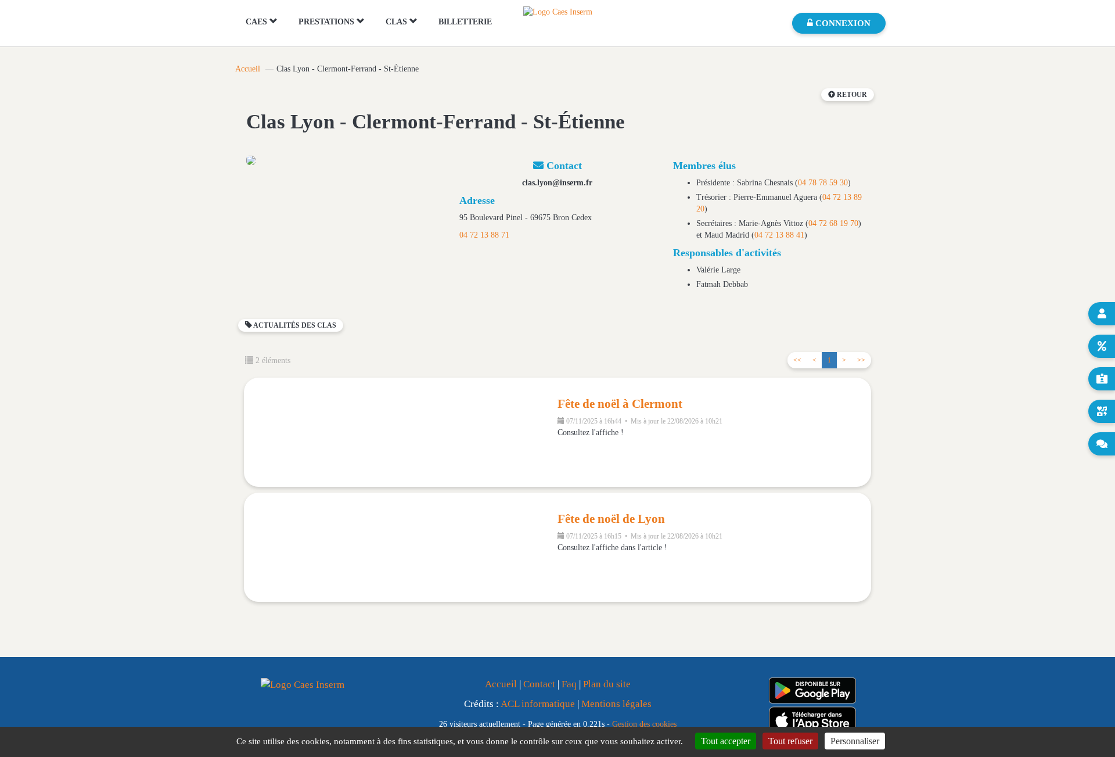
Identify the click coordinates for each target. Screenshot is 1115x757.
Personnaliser (854, 741)
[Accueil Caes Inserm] (557, 11)
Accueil (247, 68)
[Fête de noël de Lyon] (401, 547)
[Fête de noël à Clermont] (401, 432)
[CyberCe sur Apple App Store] (812, 720)
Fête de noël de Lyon (611, 519)
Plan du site (607, 684)
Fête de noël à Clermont (620, 404)
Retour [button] (851, 95)
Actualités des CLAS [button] (294, 325)
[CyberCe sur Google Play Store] (812, 690)
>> (861, 360)
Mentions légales (616, 703)
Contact (539, 684)
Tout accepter (725, 741)
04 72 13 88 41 (779, 235)
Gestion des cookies (644, 724)
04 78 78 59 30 (823, 182)
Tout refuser (790, 741)
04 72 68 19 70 (833, 223)
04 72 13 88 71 (484, 235)
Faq (569, 684)
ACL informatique (538, 703)
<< (797, 360)
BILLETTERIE (465, 21)
